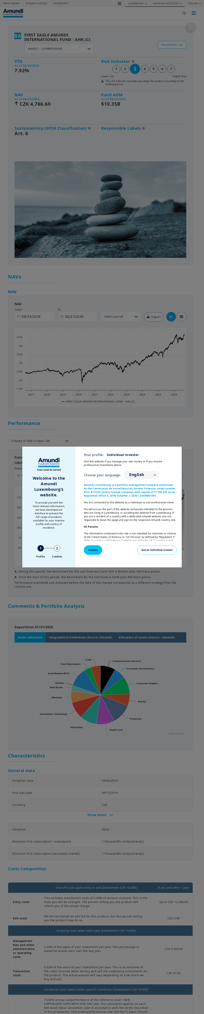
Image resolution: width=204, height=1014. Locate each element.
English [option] (136, 475)
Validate (93, 550)
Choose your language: (102, 475)
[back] (193, 527)
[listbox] (141, 475)
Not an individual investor (157, 550)
